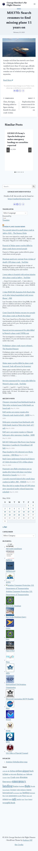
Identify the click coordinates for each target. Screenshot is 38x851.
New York (5, 796)
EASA (8, 628)
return (5, 799)
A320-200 (5, 771)
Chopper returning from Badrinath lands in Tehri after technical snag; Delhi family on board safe (19, 405)
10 (5, 511)
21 (24, 515)
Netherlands (32, 793)
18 (10, 515)
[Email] (14, 90)
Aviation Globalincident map (16, 762)
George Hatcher (6, 790)
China (8, 777)
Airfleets (9, 560)
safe (14, 799)
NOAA (8, 720)
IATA (8, 673)
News (19, 9)
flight (27, 786)
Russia (10, 799)
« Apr (5, 527)
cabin (24, 774)
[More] (23, 90)
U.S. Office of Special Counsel (17, 753)
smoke (19, 799)
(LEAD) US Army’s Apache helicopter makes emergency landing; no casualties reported (17, 139)
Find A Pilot (10, 651)
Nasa (8, 709)
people (20, 796)
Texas (26, 799)
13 (19, 511)
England (21, 786)
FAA (7, 639)
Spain (22, 799)
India (18, 790)
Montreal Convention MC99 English (20, 699)
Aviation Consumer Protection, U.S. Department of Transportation (19, 593)
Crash (12, 777)
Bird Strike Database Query (16, 617)
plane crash (29, 796)
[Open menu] (34, 4)
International (8, 793)
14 (24, 511)
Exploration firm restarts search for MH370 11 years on (28, 104)
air (8, 771)
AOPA (8, 582)
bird (10, 774)
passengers (13, 796)
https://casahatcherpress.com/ (19, 199)
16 (33, 511)
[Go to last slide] (8, 150)
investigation (16, 793)
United (30, 799)
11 (10, 511)
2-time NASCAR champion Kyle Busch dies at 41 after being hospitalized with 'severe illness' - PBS (19, 295)
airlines (19, 771)
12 (14, 511)
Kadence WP (27, 840)
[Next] (30, 150)
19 (14, 515)
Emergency (7, 782)
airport (25, 771)
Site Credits (19, 845)
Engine (16, 786)
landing (25, 793)
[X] (20, 90)
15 (28, 511)
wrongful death (9, 803)
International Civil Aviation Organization (16, 686)
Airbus (12, 771)
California (29, 774)
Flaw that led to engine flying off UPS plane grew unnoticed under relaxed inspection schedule (19, 489)
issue (21, 793)
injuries (28, 790)
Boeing (20, 774)
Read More (7, 80)
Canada (5, 777)
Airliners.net (10, 571)
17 (5, 515)
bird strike (14, 774)
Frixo (8, 662)
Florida (33, 786)
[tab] (15, 172)
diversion (23, 777)
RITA (8, 742)
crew (17, 777)
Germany (13, 790)
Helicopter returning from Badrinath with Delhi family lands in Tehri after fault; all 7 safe (18, 425)
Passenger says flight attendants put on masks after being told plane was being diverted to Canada (17, 472)
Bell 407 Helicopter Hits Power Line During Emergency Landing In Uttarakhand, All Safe (19, 445)
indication (23, 790)
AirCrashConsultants (14, 549)
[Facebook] (17, 90)
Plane (24, 796)
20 (19, 515)
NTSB (8, 731)
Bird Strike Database (13, 606)
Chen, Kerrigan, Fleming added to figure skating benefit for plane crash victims (9, 106)
